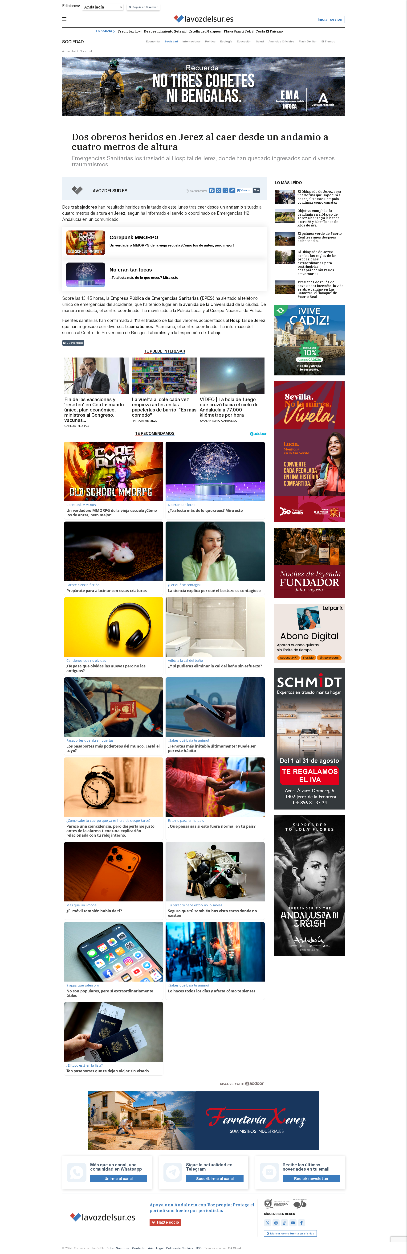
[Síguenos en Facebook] (301, 1222)
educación (244, 41)
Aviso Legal (155, 1248)
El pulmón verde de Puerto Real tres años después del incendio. (319, 237)
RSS (199, 1248)
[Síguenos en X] (267, 1222)
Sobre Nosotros (118, 1248)
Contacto (138, 1248)
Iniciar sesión (330, 19)
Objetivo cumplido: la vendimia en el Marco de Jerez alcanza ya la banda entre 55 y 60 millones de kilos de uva (318, 218)
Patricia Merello (144, 420)
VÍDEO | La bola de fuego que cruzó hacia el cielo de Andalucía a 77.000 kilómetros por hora (229, 407)
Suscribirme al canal (215, 1178)
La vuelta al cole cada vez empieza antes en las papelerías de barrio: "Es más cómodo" (164, 407)
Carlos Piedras (76, 426)
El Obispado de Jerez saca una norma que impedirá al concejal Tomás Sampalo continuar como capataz (319, 197)
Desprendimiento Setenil (165, 31)
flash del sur (308, 41)
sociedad (171, 41)
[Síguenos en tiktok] (284, 1222)
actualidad (69, 51)
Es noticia (104, 31)
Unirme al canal (119, 1178)
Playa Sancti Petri (238, 31)
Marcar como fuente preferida (292, 1233)
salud (260, 41)
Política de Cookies (179, 1248)
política (210, 41)
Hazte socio (168, 1222)
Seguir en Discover (145, 7)
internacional (191, 41)
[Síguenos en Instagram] (276, 1222)
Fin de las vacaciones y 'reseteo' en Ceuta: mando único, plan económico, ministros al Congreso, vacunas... (94, 410)
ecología (226, 41)
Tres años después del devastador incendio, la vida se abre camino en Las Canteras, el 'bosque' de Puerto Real (320, 289)
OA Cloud (234, 1248)
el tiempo (328, 41)
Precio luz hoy (129, 31)
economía (153, 41)
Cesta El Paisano (269, 31)
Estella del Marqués (204, 31)
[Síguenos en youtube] (293, 1222)
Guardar (246, 190)
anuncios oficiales (281, 41)
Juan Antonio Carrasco (218, 420)
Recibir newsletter (311, 1178)
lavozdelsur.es (108, 190)
